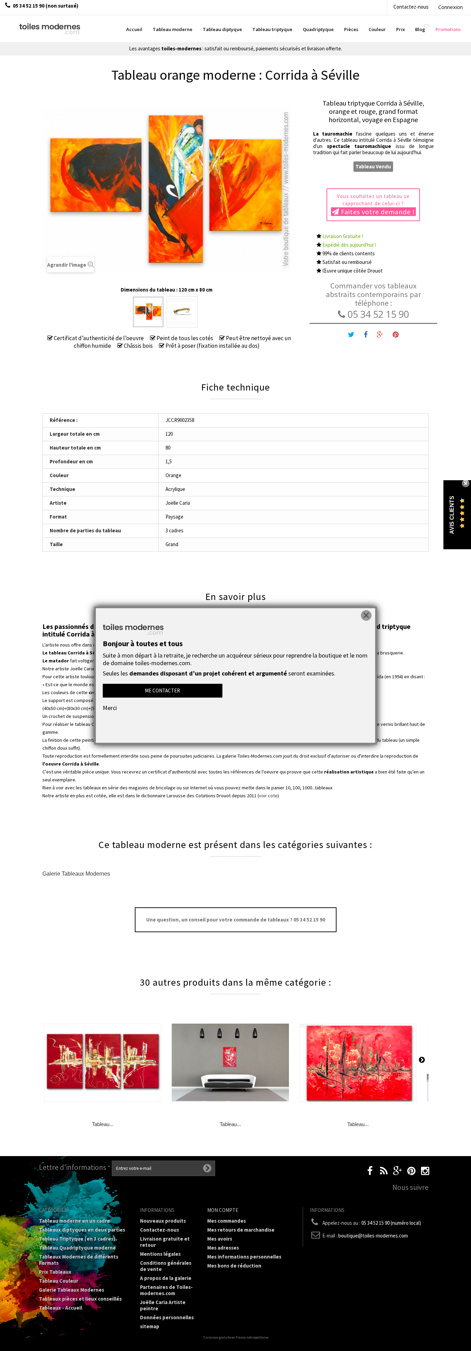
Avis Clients (452, 514)
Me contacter (162, 690)
